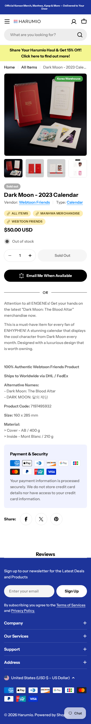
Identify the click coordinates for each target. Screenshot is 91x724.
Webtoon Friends (34, 202)
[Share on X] (41, 519)
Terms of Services (70, 605)
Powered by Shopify (52, 714)
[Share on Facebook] (26, 519)
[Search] (80, 35)
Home (9, 67)
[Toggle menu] (7, 21)
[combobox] (45, 35)
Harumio (25, 714)
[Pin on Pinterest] (56, 519)
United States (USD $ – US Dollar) (40, 677)
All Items (29, 67)
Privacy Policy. (23, 610)
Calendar (75, 202)
